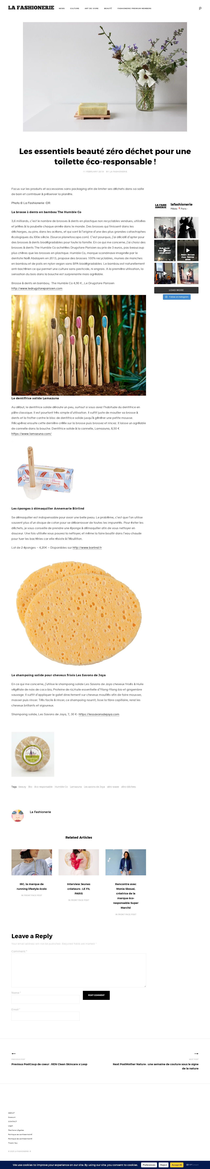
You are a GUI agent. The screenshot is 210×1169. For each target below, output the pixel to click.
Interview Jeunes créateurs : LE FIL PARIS (78, 888)
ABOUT (11, 1113)
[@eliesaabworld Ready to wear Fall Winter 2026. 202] (165, 250)
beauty (22, 786)
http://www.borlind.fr (87, 547)
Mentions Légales (16, 1130)
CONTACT (12, 1121)
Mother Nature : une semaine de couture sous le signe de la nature (156, 1066)
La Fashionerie (118, 172)
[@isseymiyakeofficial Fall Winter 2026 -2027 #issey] (188, 250)
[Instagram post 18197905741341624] (188, 227)
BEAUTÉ (108, 8)
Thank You (13, 1143)
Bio (30, 786)
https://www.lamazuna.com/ (31, 433)
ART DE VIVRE (92, 8)
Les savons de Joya (94, 786)
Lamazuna (76, 786)
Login (10, 1126)
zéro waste (113, 786)
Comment (19, 951)
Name (16, 993)
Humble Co (61, 786)
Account (12, 1117)
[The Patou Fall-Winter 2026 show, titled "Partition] (165, 273)
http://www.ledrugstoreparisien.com (36, 288)
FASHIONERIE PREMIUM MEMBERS (134, 8)
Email (15, 1009)
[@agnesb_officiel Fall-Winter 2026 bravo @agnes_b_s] (165, 227)
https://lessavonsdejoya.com (99, 714)
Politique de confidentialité (20, 1134)
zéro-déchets (128, 786)
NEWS (62, 8)
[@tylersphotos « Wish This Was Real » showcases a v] (188, 273)
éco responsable (43, 786)
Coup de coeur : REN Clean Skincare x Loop (49, 1064)
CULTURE (74, 8)
